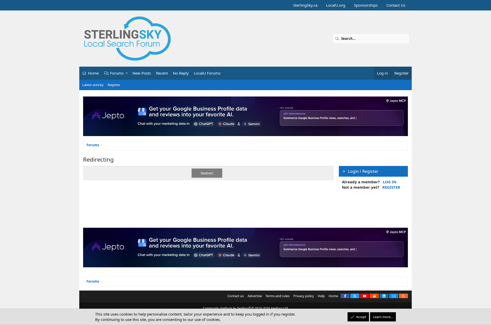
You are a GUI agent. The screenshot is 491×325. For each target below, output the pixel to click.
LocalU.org (335, 5)
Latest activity (93, 84)
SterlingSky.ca (305, 5)
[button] (127, 73)
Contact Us (395, 5)
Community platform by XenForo (245, 308)
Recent (162, 73)
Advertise (255, 296)
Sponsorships (366, 5)
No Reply (181, 73)
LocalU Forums (207, 73)
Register (114, 84)
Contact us (235, 296)
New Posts (141, 73)
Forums (117, 73)
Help (321, 296)
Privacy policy (303, 296)
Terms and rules (277, 296)
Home (93, 73)
